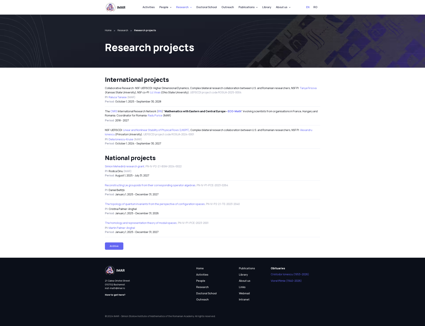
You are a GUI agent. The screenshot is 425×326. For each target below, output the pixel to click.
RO (315, 7)
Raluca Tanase (118, 97)
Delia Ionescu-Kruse (121, 139)
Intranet (244, 299)
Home (108, 30)
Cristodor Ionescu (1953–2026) (290, 274)
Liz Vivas (155, 92)
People (163, 7)
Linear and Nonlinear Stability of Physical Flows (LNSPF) (156, 130)
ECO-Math (234, 111)
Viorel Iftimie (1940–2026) (286, 281)
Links (242, 287)
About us (281, 7)
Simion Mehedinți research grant (124, 166)
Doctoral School (206, 7)
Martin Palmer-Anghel (122, 228)
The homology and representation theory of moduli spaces (141, 223)
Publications (247, 7)
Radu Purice (155, 115)
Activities (149, 7)
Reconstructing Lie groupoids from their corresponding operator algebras (150, 185)
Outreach (227, 7)
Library (266, 7)
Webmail (244, 293)
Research (182, 7)
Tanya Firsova (308, 88)
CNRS (113, 111)
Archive (114, 246)
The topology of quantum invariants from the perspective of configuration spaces (155, 204)
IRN (160, 111)
